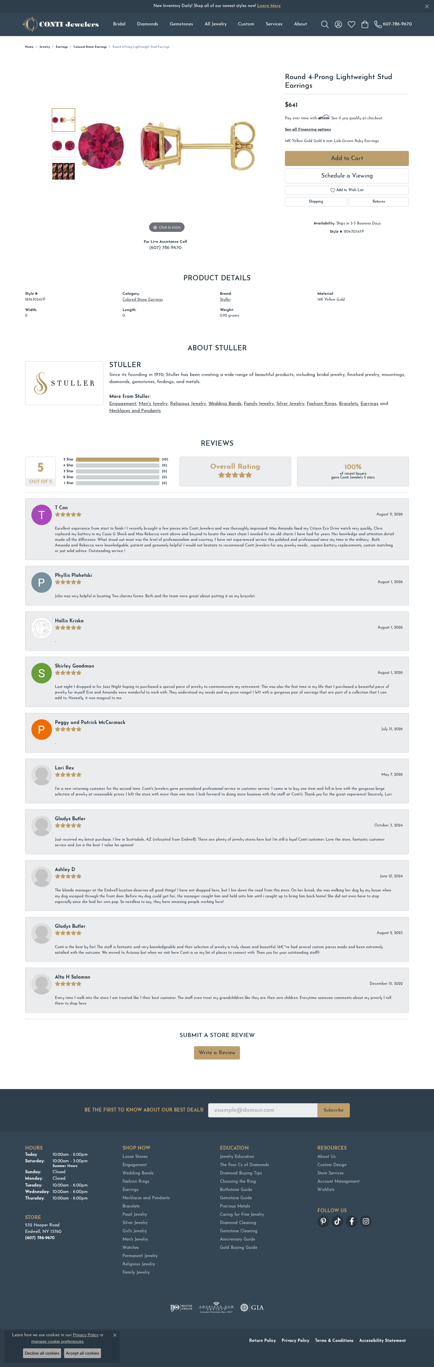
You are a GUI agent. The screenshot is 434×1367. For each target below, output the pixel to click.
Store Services (330, 1173)
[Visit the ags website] (216, 1307)
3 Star (68, 471)
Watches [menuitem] (131, 1248)
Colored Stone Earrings (90, 47)
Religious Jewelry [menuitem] (139, 1264)
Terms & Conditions (334, 1341)
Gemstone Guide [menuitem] (236, 1198)
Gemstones (181, 24)
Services (274, 24)
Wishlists (326, 1190)
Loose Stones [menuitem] (135, 1157)
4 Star (68, 465)
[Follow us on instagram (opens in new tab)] (366, 1221)
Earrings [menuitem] (130, 1190)
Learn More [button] (269, 6)
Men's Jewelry (153, 403)
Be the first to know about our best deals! (143, 1110)
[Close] (426, 6)
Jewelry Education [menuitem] (237, 1157)
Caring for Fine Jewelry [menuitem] (242, 1215)
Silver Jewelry (290, 403)
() (165, 459)
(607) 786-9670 (165, 247)
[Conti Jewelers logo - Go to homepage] (60, 24)
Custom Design (332, 1165)
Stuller (225, 300)
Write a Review (217, 1053)
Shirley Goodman (74, 666)
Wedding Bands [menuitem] (138, 1173)
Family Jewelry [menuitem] (136, 1272)
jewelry (45, 47)
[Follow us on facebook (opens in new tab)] (352, 1221)
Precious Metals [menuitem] (235, 1206)
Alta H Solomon (72, 977)
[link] (393, 24)
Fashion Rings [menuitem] (136, 1181)
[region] (166, 145)
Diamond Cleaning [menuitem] (238, 1223)
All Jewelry (216, 24)
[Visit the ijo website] (181, 1307)
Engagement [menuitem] (135, 1165)
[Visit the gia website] (252, 1307)
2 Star (68, 477)
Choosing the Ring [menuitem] (238, 1181)
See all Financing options (308, 129)
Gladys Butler (70, 819)
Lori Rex (64, 768)
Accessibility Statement (382, 1341)
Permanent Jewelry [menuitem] (140, 1256)
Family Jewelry (259, 403)
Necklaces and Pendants (135, 411)
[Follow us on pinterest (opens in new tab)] (323, 1221)
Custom (246, 24)
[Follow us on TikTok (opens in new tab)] (337, 1221)
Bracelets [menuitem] (131, 1206)
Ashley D (65, 870)
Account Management (338, 1181)
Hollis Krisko (69, 621)
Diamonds (147, 24)
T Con (61, 508)
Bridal (119, 24)
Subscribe (334, 1110)
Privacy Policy (295, 1341)
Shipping (316, 202)
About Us (326, 1157)
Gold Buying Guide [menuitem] (238, 1248)
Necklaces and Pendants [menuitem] (146, 1198)
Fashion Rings (322, 403)
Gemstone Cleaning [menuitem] (238, 1231)
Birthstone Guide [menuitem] (236, 1190)
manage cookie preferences (57, 1341)
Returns (379, 202)
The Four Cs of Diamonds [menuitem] (244, 1165)
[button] (325, 24)
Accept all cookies (82, 1353)
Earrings (62, 47)
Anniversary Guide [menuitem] (237, 1239)
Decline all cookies (42, 1353)
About (300, 24)
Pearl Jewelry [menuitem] (135, 1215)
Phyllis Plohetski (73, 575)
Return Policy (262, 1341)
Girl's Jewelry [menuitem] (135, 1231)
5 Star (68, 459)
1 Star (69, 483)
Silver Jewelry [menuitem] (135, 1223)
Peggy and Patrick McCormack (90, 722)
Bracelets (348, 403)
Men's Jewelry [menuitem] (135, 1239)
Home (29, 47)
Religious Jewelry (188, 403)
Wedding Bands (225, 403)
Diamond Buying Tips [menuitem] (241, 1173)
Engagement (122, 403)
